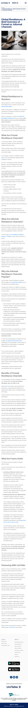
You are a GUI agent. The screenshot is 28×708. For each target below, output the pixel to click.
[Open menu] (25, 2)
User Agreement (18, 644)
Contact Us (17, 656)
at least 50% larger (16, 282)
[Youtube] (14, 677)
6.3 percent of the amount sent (13, 340)
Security (16, 654)
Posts (2, 7)
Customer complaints (19, 650)
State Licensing (18, 646)
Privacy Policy (17, 652)
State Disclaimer (18, 648)
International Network (19, 642)
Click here (11, 627)
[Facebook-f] (11, 677)
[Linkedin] (17, 677)
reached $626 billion (6, 106)
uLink (2, 157)
